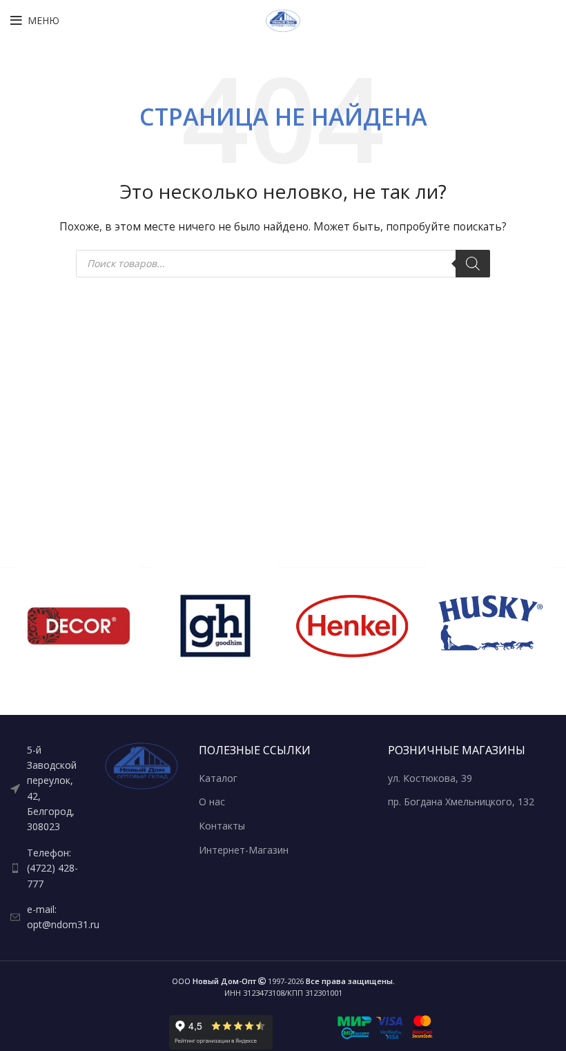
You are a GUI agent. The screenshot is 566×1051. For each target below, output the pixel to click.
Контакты (222, 825)
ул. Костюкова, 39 (430, 778)
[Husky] (488, 625)
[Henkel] (352, 625)
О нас (212, 801)
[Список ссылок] (47, 789)
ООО (214, 981)
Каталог (218, 778)
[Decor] (78, 625)
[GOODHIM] (215, 625)
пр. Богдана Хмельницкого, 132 (461, 801)
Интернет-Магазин (244, 849)
